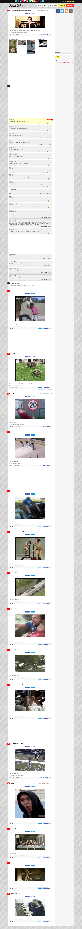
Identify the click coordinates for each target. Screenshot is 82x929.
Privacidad (64, 62)
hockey (19, 463)
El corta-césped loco (15, 649)
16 (8, 828)
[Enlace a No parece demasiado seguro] (31, 47)
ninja (15, 385)
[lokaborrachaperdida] (10, 269)
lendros (45, 432)
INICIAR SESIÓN (70, 1)
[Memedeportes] (18, 1)
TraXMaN (44, 783)
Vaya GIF (57, 60)
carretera (22, 32)
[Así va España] (23, 1)
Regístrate (64, 1)
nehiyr (14, 174)
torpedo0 (15, 261)
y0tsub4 (15, 181)
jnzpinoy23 (14, 196)
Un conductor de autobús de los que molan (21, 10)
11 (8, 572)
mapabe (15, 220)
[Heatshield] (10, 229)
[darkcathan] (10, 211)
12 (8, 432)
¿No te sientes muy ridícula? (17, 531)
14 (8, 783)
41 (8, 393)
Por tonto (13, 393)
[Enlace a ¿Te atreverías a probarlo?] (22, 43)
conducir (18, 32)
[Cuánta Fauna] (34, 1)
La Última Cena (14, 828)
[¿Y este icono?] (10, 154)
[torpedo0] (10, 262)
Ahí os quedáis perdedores (17, 743)
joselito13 (15, 275)
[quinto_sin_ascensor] (10, 126)
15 (8, 743)
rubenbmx (14, 189)
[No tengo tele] (36, 1)
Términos (60, 62)
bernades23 (15, 203)
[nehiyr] (10, 175)
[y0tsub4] (10, 182)
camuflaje (21, 385)
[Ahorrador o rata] (41, 1)
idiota (23, 424)
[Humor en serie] (32, 1)
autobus (25, 32)
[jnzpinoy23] (10, 197)
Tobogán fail (14, 572)
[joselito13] (10, 276)
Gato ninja (13, 353)
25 (8, 649)
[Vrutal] (27, 1)
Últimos (39, 5)
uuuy (15, 32)
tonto (15, 424)
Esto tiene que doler (15, 490)
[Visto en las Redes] (21, 1)
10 (8, 893)
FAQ (70, 62)
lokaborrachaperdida (16, 268)
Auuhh (12, 783)
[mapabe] (10, 221)
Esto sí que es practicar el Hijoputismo (19, 684)
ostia (20, 424)
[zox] (10, 161)
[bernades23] (10, 204)
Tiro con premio (14, 432)
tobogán (16, 601)
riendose (19, 775)
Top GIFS (45, 5)
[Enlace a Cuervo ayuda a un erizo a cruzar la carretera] (42, 43)
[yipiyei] (10, 119)
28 (8, 290)
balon (22, 775)
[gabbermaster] (10, 133)
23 (8, 862)
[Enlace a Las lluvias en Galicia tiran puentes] (13, 47)
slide (19, 601)
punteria (16, 463)
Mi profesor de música (16, 893)
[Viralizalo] (43, 1)
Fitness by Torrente (15, 862)
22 (8, 491)
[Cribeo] (30, 1)
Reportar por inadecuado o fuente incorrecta (45, 329)
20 (8, 10)
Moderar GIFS (70, 5)
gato (18, 385)
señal (18, 424)
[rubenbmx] (10, 190)
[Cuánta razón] (16, 1)
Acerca (57, 62)
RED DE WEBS (10, 1)
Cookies (68, 62)
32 (8, 684)
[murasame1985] (10, 140)
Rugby (16, 775)
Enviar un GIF (62, 5)
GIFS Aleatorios (53, 5)
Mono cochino (14, 608)
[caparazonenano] (10, 154)
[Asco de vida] (14, 1)
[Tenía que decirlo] (38, 1)
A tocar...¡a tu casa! (15, 290)
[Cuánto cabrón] (25, 1)
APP (72, 62)
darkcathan (15, 210)
